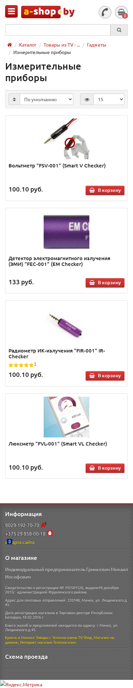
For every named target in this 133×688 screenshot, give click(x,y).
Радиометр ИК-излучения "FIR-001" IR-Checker (57, 353)
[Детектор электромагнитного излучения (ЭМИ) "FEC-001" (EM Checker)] (66, 231)
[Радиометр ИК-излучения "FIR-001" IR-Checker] (66, 324)
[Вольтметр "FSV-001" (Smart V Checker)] (66, 139)
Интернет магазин (36, 642)
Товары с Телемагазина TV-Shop (64, 637)
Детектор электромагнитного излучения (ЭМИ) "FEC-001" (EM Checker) (59, 261)
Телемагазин (64, 642)
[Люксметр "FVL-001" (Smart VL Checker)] (66, 417)
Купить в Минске (20, 637)
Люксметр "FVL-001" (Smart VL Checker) (58, 443)
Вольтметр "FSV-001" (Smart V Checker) (57, 165)
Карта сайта (21, 542)
